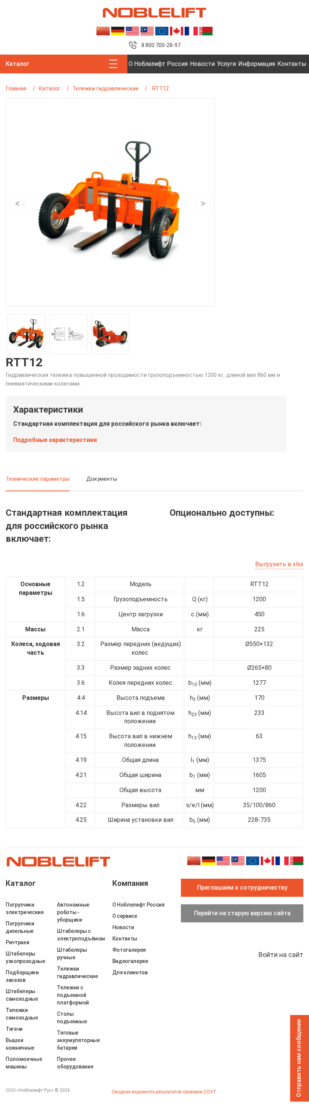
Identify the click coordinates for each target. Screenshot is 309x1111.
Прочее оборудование (75, 1063)
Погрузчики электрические (24, 908)
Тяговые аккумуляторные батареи (78, 1040)
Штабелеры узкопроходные (25, 957)
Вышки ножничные (20, 1044)
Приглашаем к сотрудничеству (242, 887)
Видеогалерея (130, 961)
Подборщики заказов (22, 976)
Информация (256, 63)
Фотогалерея (129, 950)
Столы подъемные (72, 1017)
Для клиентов (130, 972)
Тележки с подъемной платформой (73, 995)
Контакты (291, 63)
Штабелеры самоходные (22, 995)
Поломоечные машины (24, 1063)
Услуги (226, 63)
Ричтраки (17, 942)
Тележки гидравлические (105, 88)
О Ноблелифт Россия (158, 63)
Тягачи (14, 1029)
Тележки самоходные (22, 1014)
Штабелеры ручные (72, 953)
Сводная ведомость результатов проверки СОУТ (164, 1091)
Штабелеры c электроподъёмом (81, 935)
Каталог (49, 88)
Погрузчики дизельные (20, 927)
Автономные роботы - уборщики (73, 912)
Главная (16, 88)
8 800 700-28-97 (161, 45)
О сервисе (124, 916)
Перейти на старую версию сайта (242, 913)
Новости (202, 63)
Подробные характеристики (55, 439)
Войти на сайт (281, 955)
